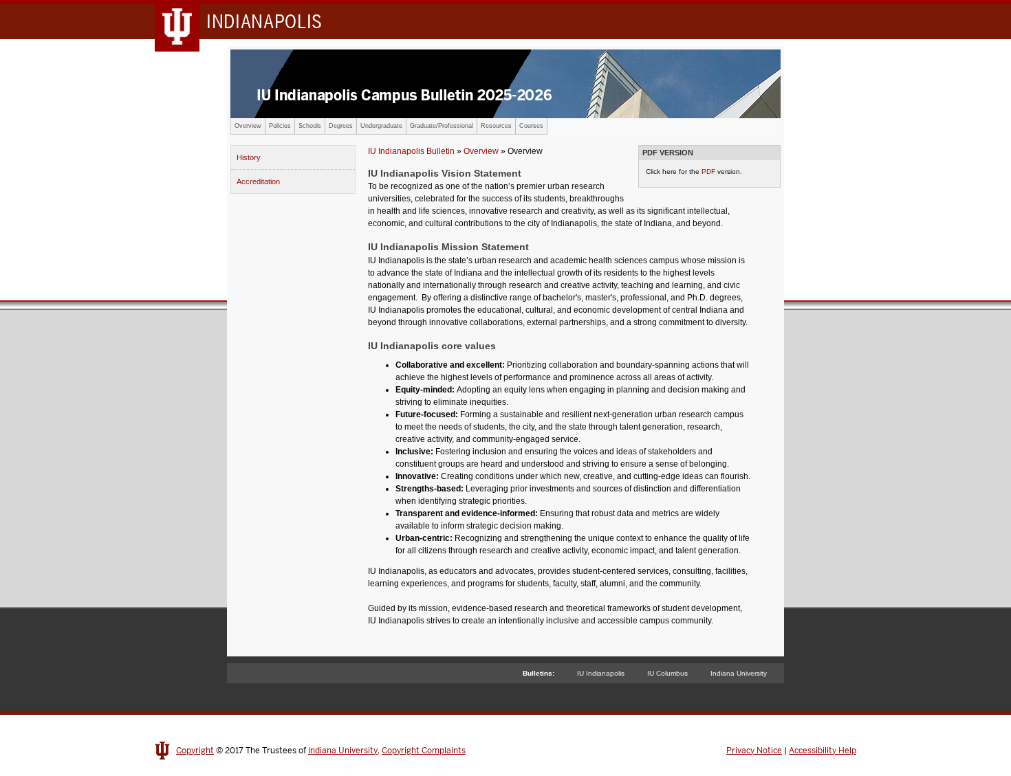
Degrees (341, 125)
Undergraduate (381, 125)
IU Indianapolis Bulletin (411, 151)
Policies (280, 125)
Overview (248, 125)
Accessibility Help (822, 750)
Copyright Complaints (424, 750)
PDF (708, 171)
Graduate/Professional (441, 125)
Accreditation (258, 181)
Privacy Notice (754, 750)
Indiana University (738, 673)
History (249, 157)
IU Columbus (667, 673)
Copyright (195, 750)
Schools (309, 125)
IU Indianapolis (600, 673)
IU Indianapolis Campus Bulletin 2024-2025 (505, 83)
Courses (531, 125)
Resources (496, 125)
